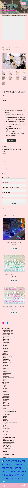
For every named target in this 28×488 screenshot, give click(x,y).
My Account (4, 485)
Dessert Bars (19, 47)
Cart (21, 484)
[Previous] (13, 22)
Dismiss (3, 481)
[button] (2, 15)
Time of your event (6, 192)
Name (5, 177)
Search (14, 485)
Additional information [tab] (7, 165)
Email (5, 182)
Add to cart (11, 140)
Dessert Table (12, 149)
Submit (14, 203)
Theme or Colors (6, 197)
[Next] (13, 34)
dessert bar (6, 149)
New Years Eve (18, 149)
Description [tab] (4, 161)
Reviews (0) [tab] (4, 169)
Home (4, 47)
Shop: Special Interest (11, 47)
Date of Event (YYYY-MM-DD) (10, 187)
